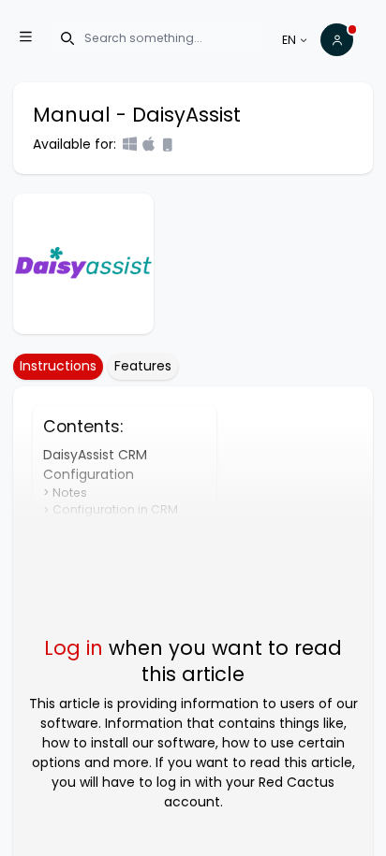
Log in (73, 647)
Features (142, 365)
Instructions (58, 365)
